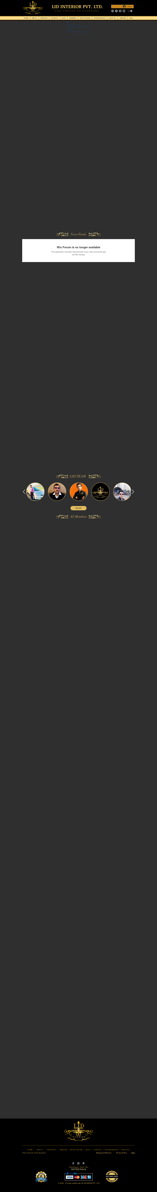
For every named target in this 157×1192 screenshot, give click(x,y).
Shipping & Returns (103, 1153)
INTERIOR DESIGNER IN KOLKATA (110, 1157)
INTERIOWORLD (111, 1150)
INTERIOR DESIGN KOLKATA (44, 1157)
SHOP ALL (125, 1150)
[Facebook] (120, 11)
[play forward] (132, 491)
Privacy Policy (121, 1153)
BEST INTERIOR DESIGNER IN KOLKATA (76, 1157)
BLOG (88, 1150)
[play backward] (24, 491)
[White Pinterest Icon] (83, 1163)
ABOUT (40, 1150)
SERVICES (51, 1150)
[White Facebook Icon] (73, 1163)
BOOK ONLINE (76, 1150)
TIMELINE (63, 1150)
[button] (130, 11)
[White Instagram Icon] (78, 1163)
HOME (30, 1150)
